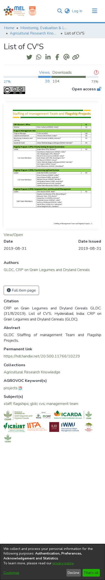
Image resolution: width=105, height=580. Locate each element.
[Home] (14, 11)
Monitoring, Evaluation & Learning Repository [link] (44, 28)
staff (7, 403)
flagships (21, 403)
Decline (73, 572)
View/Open (13, 234)
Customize (11, 572)
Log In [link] (77, 11)
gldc (33, 403)
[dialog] (52, 562)
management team (62, 403)
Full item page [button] (23, 290)
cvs (42, 403)
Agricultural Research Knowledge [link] (34, 33)
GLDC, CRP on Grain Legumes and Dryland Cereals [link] (47, 269)
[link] (32, 372)
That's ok (91, 572)
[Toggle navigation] (94, 11)
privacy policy (62, 563)
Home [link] (9, 28)
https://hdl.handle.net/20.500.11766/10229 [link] (42, 356)
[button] (60, 11)
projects (11, 388)
